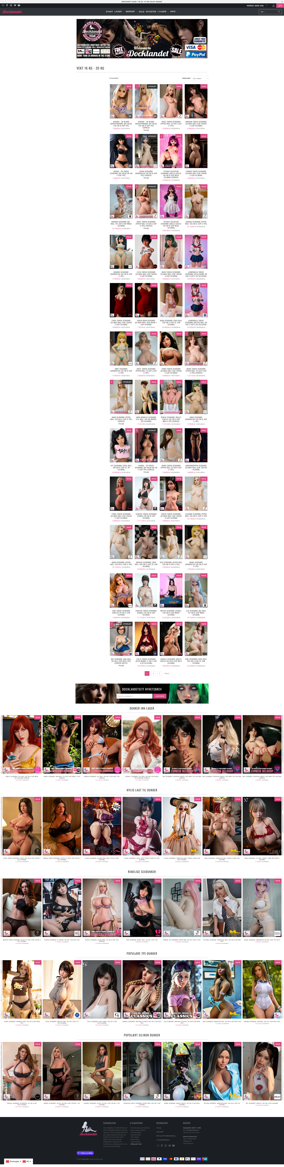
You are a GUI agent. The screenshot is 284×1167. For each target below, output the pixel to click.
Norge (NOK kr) (255, 6)
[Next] (276, 748)
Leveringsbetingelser (163, 1140)
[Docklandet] (12, 11)
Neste (167, 673)
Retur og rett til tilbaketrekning (165, 1136)
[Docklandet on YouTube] (19, 5)
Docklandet (85, 1159)
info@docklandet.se (192, 1130)
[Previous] (8, 748)
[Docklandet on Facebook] (7, 5)
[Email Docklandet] (3, 5)
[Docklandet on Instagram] (11, 5)
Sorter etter (186, 78)
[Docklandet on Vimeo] (15, 5)
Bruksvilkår (159, 1132)
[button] (119, 12)
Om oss (158, 1128)
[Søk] (279, 11)
